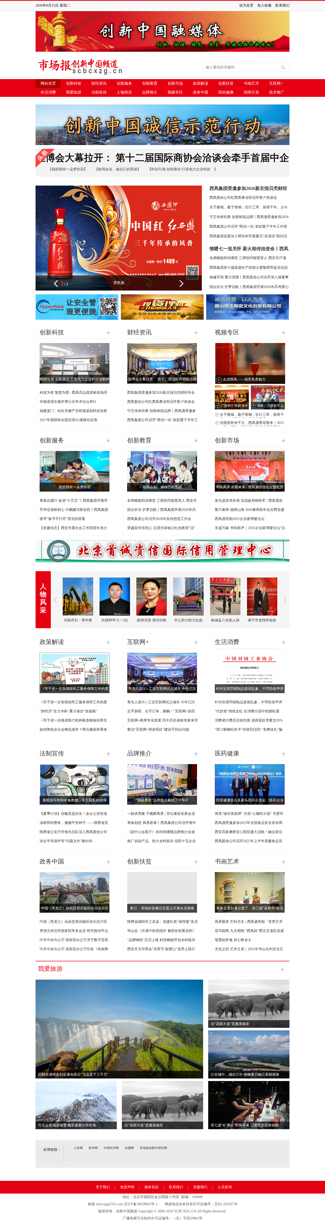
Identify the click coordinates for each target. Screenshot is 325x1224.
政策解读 (200, 83)
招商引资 (251, 92)
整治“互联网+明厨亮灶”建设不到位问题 (158, 729)
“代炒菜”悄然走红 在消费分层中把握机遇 (247, 711)
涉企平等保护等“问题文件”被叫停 (66, 841)
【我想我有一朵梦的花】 (67, 169)
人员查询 (225, 1187)
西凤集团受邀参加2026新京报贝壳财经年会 (161, 392)
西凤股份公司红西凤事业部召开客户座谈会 (243, 198)
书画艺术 (251, 83)
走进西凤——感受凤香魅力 (244, 379)
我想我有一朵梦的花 (75, 487)
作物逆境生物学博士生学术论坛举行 (68, 402)
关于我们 (103, 1187)
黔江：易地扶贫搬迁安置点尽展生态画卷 (162, 908)
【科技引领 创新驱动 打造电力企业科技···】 (183, 169)
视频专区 (175, 92)
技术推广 (276, 92)
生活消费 (48, 92)
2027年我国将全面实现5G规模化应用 (68, 420)
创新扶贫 (226, 83)
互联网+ (276, 83)
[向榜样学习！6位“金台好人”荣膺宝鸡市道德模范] (115, 617)
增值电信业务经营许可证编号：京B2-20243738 (201, 1204)
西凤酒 (118, 283)
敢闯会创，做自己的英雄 (162, 487)
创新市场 (175, 83)
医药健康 (226, 92)
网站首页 (48, 83)
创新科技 (73, 83)
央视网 (129, 1148)
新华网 (93, 1148)
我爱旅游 (73, 92)
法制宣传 (99, 92)
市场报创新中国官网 (153, 1148)
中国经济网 (111, 1148)
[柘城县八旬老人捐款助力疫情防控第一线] (225, 617)
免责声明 (127, 1187)
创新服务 (124, 83)
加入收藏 (264, 5)
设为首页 (246, 5)
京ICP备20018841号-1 (140, 1204)
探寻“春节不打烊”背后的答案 (62, 519)
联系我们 (282, 5)
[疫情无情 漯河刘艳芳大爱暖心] (151, 617)
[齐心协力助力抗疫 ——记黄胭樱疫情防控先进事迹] (188, 617)
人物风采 (124, 92)
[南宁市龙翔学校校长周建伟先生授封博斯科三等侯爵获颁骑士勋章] (262, 617)
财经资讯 (99, 83)
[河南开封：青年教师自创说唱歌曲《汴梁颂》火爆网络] (78, 617)
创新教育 (149, 83)
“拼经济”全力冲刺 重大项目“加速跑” (68, 711)
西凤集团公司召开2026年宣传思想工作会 (159, 519)
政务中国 (200, 92)
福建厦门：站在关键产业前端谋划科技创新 (73, 411)
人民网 (78, 1148)
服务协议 (151, 1187)
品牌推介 (149, 92)
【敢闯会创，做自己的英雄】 (117, 169)
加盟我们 (200, 1187)
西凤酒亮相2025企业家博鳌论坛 (240, 519)
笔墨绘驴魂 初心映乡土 (233, 940)
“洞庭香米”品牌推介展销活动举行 (162, 800)
